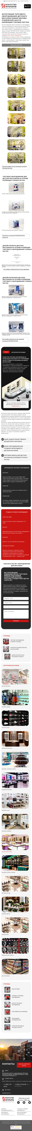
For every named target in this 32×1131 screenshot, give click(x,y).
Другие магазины (6, 975)
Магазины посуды (6, 893)
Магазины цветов (6, 913)
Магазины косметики (7, 789)
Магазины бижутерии (7, 851)
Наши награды (16, 989)
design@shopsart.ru (6, 1093)
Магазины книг (5, 934)
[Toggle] (2, 439)
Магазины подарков (6, 831)
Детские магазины (6, 686)
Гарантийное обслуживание (19, 1011)
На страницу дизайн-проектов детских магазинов (16, 269)
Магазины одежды (6, 706)
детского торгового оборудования (13, 35)
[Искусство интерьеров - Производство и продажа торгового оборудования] (8, 6)
